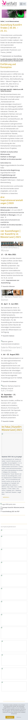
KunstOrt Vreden (8, 421)
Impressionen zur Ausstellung (12, 56)
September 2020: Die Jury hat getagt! (12, 444)
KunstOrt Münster (9, 286)
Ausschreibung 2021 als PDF (10, 511)
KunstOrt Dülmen (8, 336)
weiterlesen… (6, 497)
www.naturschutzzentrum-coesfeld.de (10, 221)
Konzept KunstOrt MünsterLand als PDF (12, 508)
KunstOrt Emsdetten (9, 381)
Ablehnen (19, 717)
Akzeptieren (10, 717)
